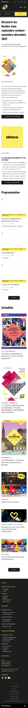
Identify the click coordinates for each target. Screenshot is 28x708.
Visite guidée (19, 226)
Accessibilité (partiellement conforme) (14, 701)
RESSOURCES (4, 643)
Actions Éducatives (7, 614)
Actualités (5, 596)
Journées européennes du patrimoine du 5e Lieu (11, 219)
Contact (5, 591)
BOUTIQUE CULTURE (6, 617)
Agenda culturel (6, 619)
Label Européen (6, 641)
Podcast (5, 649)
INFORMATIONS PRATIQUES (8, 586)
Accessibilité (6, 589)
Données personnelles (14, 694)
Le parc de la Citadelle (10, 284)
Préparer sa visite (7, 626)
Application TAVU (7, 651)
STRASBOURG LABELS (7, 635)
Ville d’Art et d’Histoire (8, 639)
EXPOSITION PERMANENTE (8, 624)
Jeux (15, 226)
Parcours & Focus (7, 646)
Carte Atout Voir (7, 621)
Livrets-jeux (5, 648)
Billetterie (5, 598)
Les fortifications (8, 253)
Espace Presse (6, 601)
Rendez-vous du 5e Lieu (9, 612)
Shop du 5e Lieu (7, 600)
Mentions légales (14, 691)
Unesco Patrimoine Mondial (9, 637)
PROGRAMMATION (6, 610)
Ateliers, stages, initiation (8, 226)
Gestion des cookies (14, 698)
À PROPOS (4, 593)
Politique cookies (14, 696)
